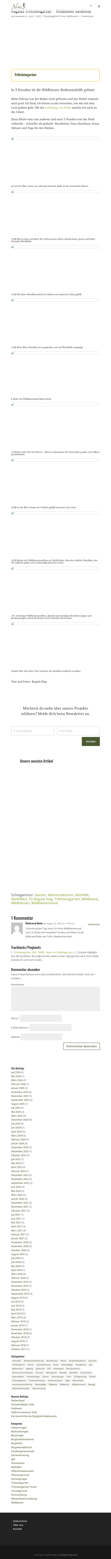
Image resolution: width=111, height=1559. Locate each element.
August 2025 (18, 1103)
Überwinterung (38, 1388)
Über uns (18, 1525)
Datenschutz (20, 1521)
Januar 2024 (17, 1143)
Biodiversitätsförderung (34, 1360)
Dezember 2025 (19, 1092)
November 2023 (19, 1151)
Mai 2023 (16, 1163)
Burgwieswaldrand (21, 1447)
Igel (90, 1364)
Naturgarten (51, 1372)
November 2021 (19, 1206)
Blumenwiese (52, 1360)
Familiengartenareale (22, 1451)
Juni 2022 (16, 1186)
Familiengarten (18, 1364)
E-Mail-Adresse (20, 1027)
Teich (69, 1376)
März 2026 (17, 1080)
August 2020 (18, 1254)
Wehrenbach (78, 1380)
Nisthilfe (82, 894)
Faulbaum (28, 859)
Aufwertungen (19, 1427)
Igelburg (29, 1368)
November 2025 (19, 1096)
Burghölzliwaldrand (77, 1360)
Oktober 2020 (18, 1250)
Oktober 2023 (18, 1155)
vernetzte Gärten (55, 1380)
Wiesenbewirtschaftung (24, 1498)
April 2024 (16, 1131)
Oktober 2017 (18, 1349)
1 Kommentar (87, 16)
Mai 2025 (16, 1111)
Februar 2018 (18, 1345)
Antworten (94, 924)
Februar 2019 (18, 1321)
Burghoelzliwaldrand (22, 1439)
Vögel (67, 1380)
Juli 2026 (15, 1072)
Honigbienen (81, 1364)
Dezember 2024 (19, 1119)
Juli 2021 (15, 1214)
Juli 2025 (15, 1107)
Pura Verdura (86, 1372)
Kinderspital (58, 1368)
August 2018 (18, 1341)
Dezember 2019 (19, 1281)
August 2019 (18, 1297)
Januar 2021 (17, 1238)
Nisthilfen (19, 898)
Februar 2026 (18, 1084)
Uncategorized (19, 1490)
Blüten (63, 1360)
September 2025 (20, 1100)
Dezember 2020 (19, 1242)
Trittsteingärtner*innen (54, 16)
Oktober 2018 (18, 1337)
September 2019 (20, 1293)
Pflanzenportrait (60, 783)
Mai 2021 (16, 1222)
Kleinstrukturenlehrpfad (22, 1372)
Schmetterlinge (33, 1376)
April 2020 (16, 1270)
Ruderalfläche (18, 1376)
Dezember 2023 (19, 1147)
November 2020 (19, 1246)
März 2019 (17, 1317)
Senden (91, 741)
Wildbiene (90, 898)
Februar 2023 (18, 1171)
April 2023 (16, 1167)
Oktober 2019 (18, 1289)
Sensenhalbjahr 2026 (34, 819)
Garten (40, 894)
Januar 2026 (17, 1088)
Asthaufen (16, 1360)
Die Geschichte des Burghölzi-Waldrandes (34, 1416)
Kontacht (39, 1372)
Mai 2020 (16, 1266)
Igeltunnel (40, 1368)
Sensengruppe (43, 823)
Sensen (45, 1376)
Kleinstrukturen (60, 894)
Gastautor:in (21, 16)
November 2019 (19, 1286)
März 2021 (17, 1230)
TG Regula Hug (40, 898)
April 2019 (16, 1313)
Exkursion (92, 1360)
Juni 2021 (16, 1218)
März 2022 (17, 1194)
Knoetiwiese (17, 1463)
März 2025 (17, 1115)
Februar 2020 (18, 1278)
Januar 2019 (17, 1325)
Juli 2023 (15, 1159)
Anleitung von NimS (58, 107)
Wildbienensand (44, 902)
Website (15, 1037)
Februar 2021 (18, 1234)
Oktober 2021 (18, 1210)
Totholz (92, 1376)
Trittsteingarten (77, 783)
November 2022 (19, 1179)
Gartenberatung (43, 783)
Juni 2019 (16, 1305)
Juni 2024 (16, 1127)
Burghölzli (16, 1443)
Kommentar (17, 984)
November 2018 (19, 1333)
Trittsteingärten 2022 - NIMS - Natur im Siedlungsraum (43, 952)
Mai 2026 (16, 1076)
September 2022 (20, 1183)
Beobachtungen (19, 1431)
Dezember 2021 (19, 1202)
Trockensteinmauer (37, 1380)
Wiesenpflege (40, 1384)
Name (15, 1018)
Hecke (55, 1364)
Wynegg (91, 1384)
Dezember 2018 (19, 1329)
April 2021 (16, 1226)
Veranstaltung (19, 1494)
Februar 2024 (18, 1139)
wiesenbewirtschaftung (22, 1384)
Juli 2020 (15, 1258)
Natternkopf (29, 778)
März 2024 (17, 1135)
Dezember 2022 (19, 1175)
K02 (49, 1368)
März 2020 (17, 1274)
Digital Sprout (69, 1554)
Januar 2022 (17, 1198)
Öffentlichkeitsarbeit (20, 1388)
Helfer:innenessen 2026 (24, 1412)
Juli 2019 (15, 1301)
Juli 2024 (15, 1123)
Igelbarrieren (17, 1368)
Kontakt (17, 1528)
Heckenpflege (67, 1364)
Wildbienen (72, 16)
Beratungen (17, 1435)
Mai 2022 (16, 1191)
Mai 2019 (16, 1309)
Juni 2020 (16, 1262)
